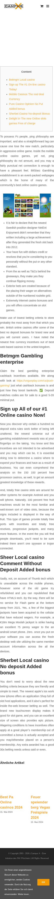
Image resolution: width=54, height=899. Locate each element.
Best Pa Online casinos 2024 (11, 802)
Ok (43, 882)
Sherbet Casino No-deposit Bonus (29, 113)
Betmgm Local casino (22, 79)
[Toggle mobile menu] (48, 6)
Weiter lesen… (24, 894)
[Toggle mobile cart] (41, 6)
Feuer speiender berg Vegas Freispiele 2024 (40, 807)
